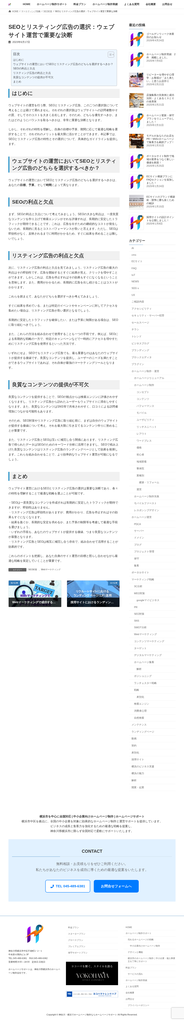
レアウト (142, 433)
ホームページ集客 (144, 662)
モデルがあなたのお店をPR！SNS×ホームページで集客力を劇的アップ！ (160, 139)
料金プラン (73, 927)
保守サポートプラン (78, 952)
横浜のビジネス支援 (143, 766)
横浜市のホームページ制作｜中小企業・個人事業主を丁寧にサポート (151, 960)
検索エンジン (141, 703)
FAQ (134, 268)
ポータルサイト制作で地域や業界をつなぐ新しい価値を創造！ (160, 159)
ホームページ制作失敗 (146, 496)
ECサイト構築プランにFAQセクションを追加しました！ (160, 179)
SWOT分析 (140, 627)
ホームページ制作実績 (136, 980)
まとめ (17, 81)
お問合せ (130, 999)
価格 (139, 447)
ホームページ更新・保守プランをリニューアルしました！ (160, 118)
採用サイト (138, 759)
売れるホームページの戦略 (141, 939)
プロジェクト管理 (144, 551)
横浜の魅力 (138, 773)
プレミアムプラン (76, 946)
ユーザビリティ (145, 419)
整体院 (140, 468)
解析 (139, 669)
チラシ (135, 329)
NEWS (135, 281)
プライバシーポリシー (138, 1005)
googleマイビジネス (148, 600)
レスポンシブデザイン (146, 510)
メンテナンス (139, 724)
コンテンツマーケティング (149, 641)
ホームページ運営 (142, 517)
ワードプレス (144, 440)
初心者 (140, 454)
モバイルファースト (145, 503)
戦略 (136, 689)
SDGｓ (135, 288)
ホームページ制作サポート (138, 933)
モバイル (142, 412)
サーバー (139, 530)
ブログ (138, 544)
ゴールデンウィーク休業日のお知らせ (160, 35)
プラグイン (138, 364)
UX (133, 295)
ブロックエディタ (142, 357)
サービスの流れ (135, 974)
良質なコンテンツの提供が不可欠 (33, 77)
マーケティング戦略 (143, 579)
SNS (136, 620)
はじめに (18, 59)
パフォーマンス (145, 405)
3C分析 (138, 586)
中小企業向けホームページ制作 (145, 946)
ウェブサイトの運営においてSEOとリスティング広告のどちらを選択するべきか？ (63, 64)
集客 (136, 565)
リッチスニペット (147, 426)
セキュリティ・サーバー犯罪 (148, 315)
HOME (129, 927)
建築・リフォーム (149, 482)
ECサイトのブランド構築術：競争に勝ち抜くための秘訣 (160, 200)
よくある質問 (132, 986)
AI (133, 248)
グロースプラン (75, 940)
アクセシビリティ (142, 308)
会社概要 (130, 992)
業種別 (140, 475)
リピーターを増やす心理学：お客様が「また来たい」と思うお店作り (160, 78)
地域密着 (142, 461)
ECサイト (137, 261)
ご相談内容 (138, 301)
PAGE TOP (176, 987)
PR (135, 607)
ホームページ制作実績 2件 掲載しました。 (161, 56)
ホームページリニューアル (149, 378)
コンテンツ (143, 399)
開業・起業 (138, 787)
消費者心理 (140, 710)
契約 (134, 745)
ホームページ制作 (144, 385)
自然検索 (139, 717)
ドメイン (139, 537)
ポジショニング (143, 676)
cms (134, 254)
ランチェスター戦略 (145, 683)
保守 (136, 558)
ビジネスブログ (140, 343)
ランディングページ (143, 731)
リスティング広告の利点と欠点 (32, 72)
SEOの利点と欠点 (24, 68)
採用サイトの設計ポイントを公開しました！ (160, 219)
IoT (133, 274)
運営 (139, 489)
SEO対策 (32, 569)
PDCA (137, 524)
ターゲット (140, 648)
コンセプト (143, 392)
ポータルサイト (140, 572)
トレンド (137, 336)
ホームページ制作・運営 (145, 371)
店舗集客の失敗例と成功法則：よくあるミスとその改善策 (160, 98)
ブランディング (140, 350)
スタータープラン (76, 934)
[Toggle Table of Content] (109, 55)
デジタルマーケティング (148, 655)
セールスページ (140, 322)
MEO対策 (139, 593)
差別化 (140, 696)
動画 (134, 738)
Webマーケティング (51, 569)
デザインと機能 (135, 952)
